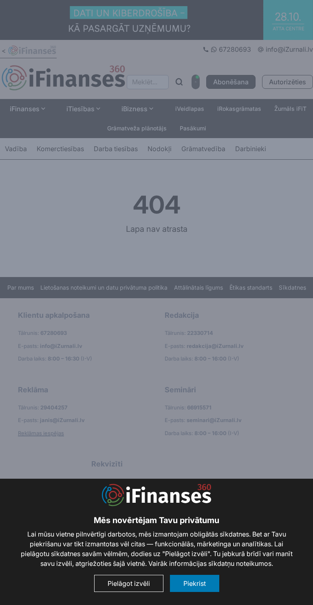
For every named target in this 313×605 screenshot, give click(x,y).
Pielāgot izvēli (129, 583)
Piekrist (194, 583)
